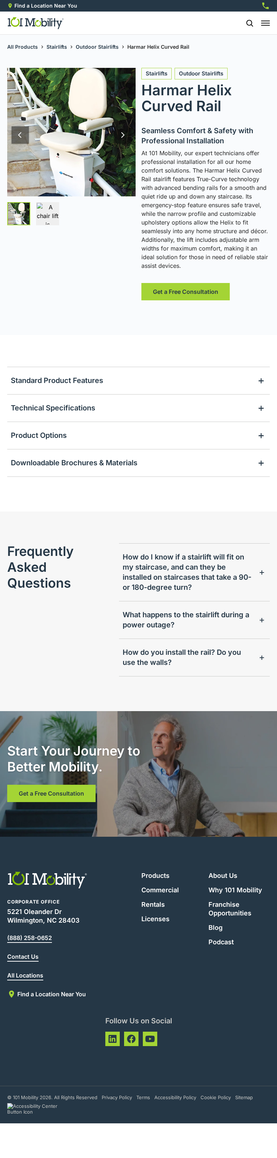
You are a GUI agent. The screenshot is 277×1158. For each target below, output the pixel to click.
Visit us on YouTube (150, 1039)
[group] (18, 213)
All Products (22, 47)
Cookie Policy (216, 1097)
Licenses (155, 919)
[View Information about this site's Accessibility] (38, 1109)
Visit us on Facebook (131, 1039)
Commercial (160, 890)
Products (155, 875)
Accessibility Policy (175, 1097)
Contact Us (23, 956)
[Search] (246, 23)
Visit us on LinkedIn (112, 1039)
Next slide (122, 135)
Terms (143, 1097)
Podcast (221, 942)
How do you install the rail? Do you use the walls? (182, 657)
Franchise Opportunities (229, 909)
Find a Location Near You (45, 6)
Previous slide (20, 135)
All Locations (25, 975)
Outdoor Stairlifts (97, 47)
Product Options (39, 435)
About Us (222, 875)
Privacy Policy (117, 1097)
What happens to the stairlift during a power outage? (186, 619)
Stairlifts (57, 47)
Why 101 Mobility (235, 890)
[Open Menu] (265, 23)
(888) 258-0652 (29, 937)
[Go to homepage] (36, 23)
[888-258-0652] (265, 6)
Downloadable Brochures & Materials (74, 462)
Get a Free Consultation (185, 291)
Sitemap (244, 1097)
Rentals (153, 904)
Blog (215, 927)
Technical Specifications (53, 408)
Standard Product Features (57, 380)
